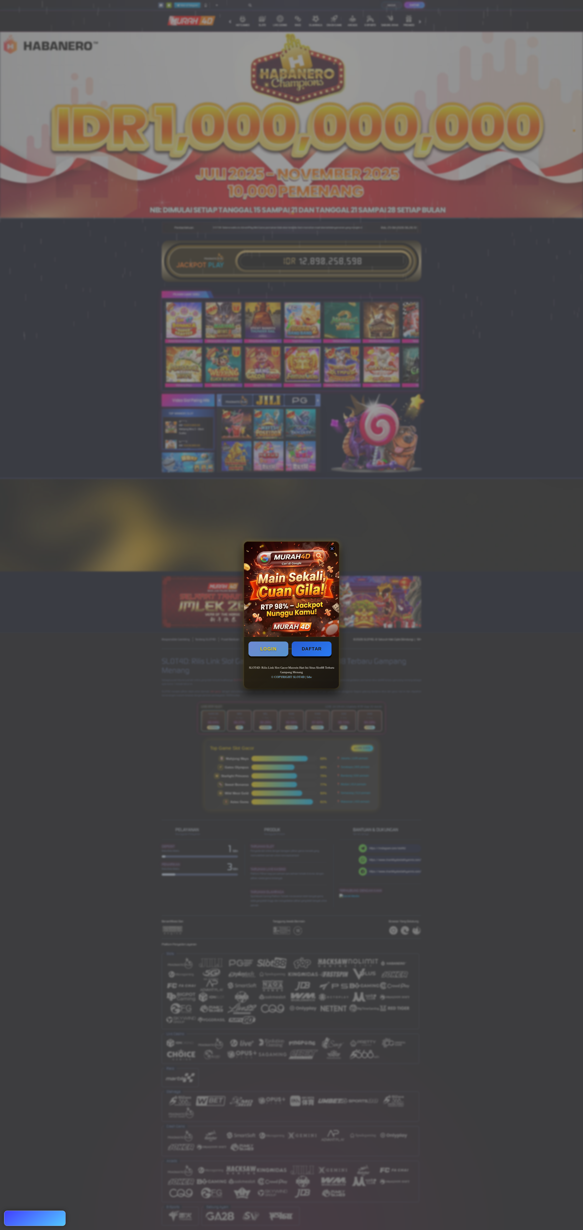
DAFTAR (312, 648)
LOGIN (268, 648)
